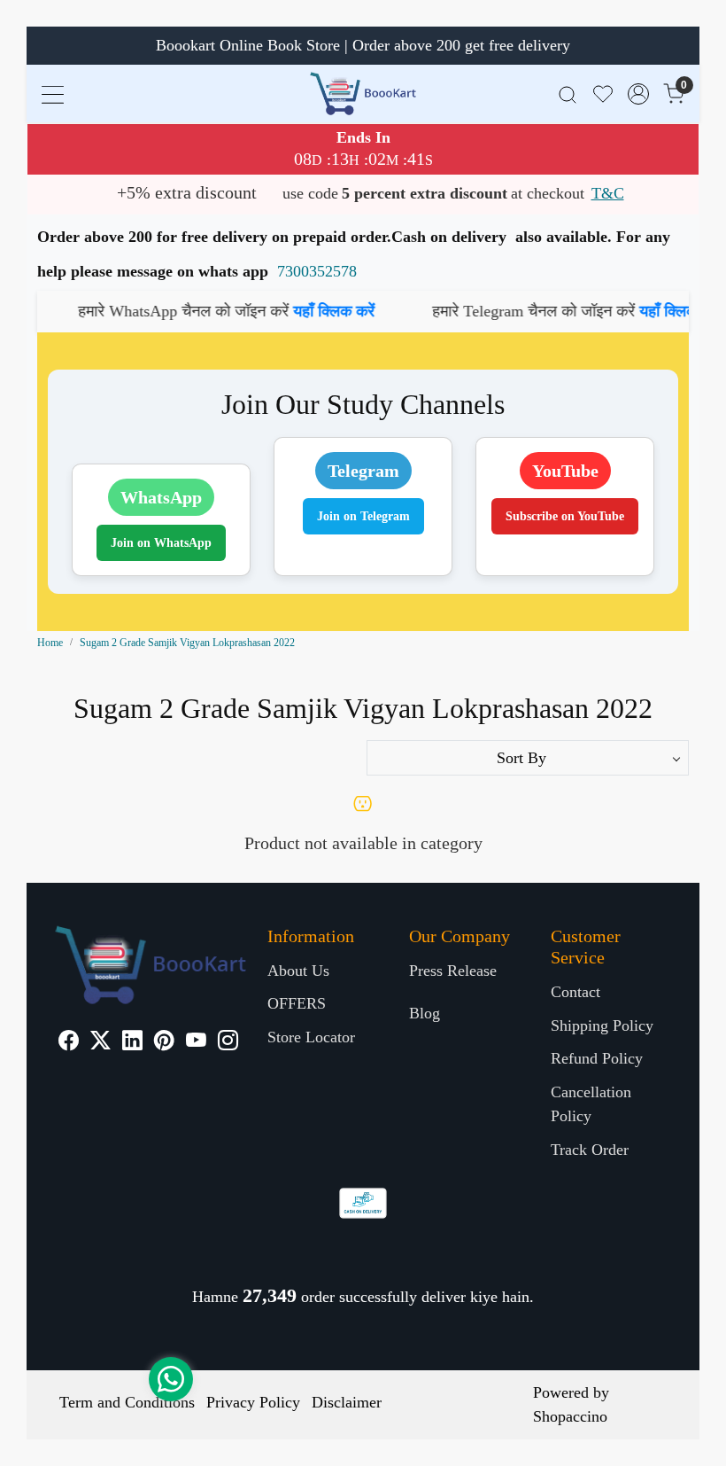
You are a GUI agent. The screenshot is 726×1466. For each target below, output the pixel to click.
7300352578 (317, 271)
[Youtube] (196, 1043)
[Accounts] (638, 94)
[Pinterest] (164, 1043)
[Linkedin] (132, 1043)
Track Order (590, 1149)
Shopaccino (570, 1416)
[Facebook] (68, 1043)
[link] (567, 93)
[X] (100, 1043)
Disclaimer (347, 1402)
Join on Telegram (363, 516)
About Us (298, 970)
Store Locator (311, 1037)
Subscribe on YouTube (565, 516)
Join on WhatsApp (161, 543)
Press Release (453, 970)
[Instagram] (228, 1043)
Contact (575, 992)
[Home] (363, 93)
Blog (424, 1013)
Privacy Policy (253, 1402)
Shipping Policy (602, 1025)
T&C (607, 193)
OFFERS (296, 1003)
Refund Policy (597, 1058)
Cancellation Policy (591, 1104)
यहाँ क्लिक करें (303, 311)
